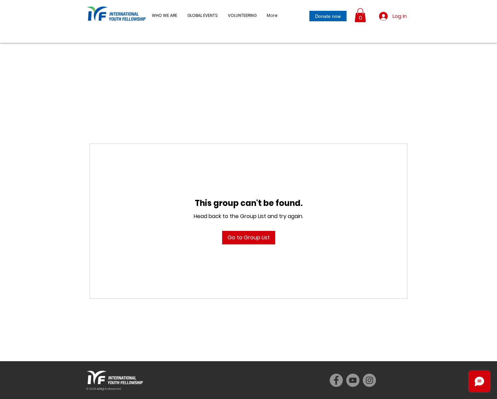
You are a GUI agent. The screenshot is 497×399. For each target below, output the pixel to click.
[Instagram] (369, 380)
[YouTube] (352, 380)
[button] (202, 15)
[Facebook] (336, 380)
